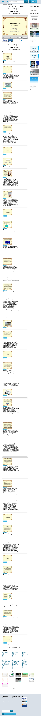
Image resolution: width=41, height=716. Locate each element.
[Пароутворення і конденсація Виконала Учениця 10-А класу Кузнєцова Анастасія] (7, 56)
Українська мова (16, 666)
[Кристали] (31, 679)
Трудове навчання (16, 665)
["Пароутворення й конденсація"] (34, 72)
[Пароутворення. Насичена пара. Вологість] (34, 18)
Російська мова (15, 664)
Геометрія (25, 655)
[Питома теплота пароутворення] (7, 517)
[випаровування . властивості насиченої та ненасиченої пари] (25, 679)
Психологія (15, 663)
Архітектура (15, 653)
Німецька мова (15, 660)
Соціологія (25, 664)
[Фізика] (31, 674)
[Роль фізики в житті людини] (18, 679)
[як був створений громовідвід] (11, 679)
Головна (3, 4)
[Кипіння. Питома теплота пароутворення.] (34, 26)
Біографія (5, 654)
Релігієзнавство (6, 664)
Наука (24, 660)
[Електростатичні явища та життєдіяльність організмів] (18, 674)
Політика (4, 662)
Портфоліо (15, 662)
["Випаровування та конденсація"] (34, 33)
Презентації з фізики (8, 4)
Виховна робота (26, 654)
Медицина (25, 659)
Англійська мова (6, 653)
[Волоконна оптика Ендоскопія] (25, 674)
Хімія (24, 667)
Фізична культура (6, 667)
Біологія (14, 654)
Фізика (24, 666)
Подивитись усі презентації (12, 686)
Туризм (24, 665)
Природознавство (6, 663)
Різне (24, 663)
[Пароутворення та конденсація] (34, 87)
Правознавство (25, 662)
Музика (4, 660)
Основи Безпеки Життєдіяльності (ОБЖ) (17, 661)
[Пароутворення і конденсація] (34, 41)
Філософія (15, 667)
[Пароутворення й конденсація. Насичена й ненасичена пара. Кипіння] (34, 56)
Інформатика (5, 652)
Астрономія (25, 653)
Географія (15, 655)
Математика (15, 659)
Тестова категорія (6, 665)
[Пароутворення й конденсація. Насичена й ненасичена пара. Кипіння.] (34, 49)
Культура (4, 659)
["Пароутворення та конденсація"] (34, 79)
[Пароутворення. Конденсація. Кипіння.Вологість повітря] (34, 64)
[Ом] (11, 674)
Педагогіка (25, 661)
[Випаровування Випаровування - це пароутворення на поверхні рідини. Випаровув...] (7, 173)
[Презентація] (5, 674)
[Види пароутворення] (7, 150)
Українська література (7, 666)
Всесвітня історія (6, 655)
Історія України (15, 652)
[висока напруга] (5, 679)
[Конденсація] (7, 558)
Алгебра (24, 652)
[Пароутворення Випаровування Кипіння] (7, 161)
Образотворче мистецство (7, 661)
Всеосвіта (15, 701)
